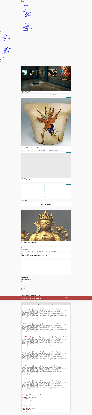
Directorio (24, 291)
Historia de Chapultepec (29, 22)
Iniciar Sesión (26, 5)
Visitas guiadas (27, 18)
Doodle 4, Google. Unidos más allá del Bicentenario (35, 179)
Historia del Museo (28, 21)
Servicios (26, 17)
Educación (25, 27)
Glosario (26, 29)
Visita (24, 11)
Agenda (26, 14)
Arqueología (27, 23)
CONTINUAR (32, 281)
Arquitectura (6, 46)
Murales (26, 24)
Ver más (68, 152)
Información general (28, 12)
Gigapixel (26, 10)
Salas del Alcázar (27, 26)
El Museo (3, 44)
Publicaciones (25, 30)
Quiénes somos (6, 45)
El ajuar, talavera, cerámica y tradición (31, 147)
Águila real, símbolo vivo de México (31, 92)
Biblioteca (26, 16)
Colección (24, 7)
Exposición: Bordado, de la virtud (30, 15)
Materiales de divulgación (29, 28)
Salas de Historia (27, 25)
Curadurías (27, 8)
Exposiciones (27, 13)
